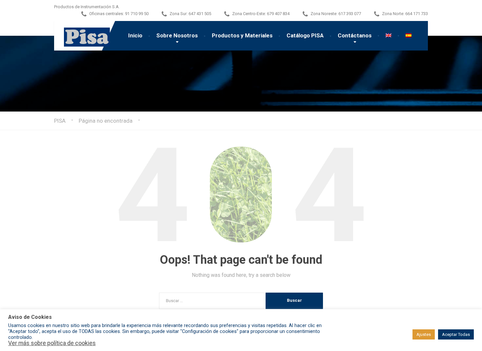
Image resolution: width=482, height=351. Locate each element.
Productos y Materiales (242, 35)
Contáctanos (355, 35)
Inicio (135, 35)
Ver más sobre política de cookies (52, 343)
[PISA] (82, 34)
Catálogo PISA (305, 35)
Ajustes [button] (423, 334)
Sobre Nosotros (177, 35)
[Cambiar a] (388, 35)
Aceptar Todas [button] (456, 334)
